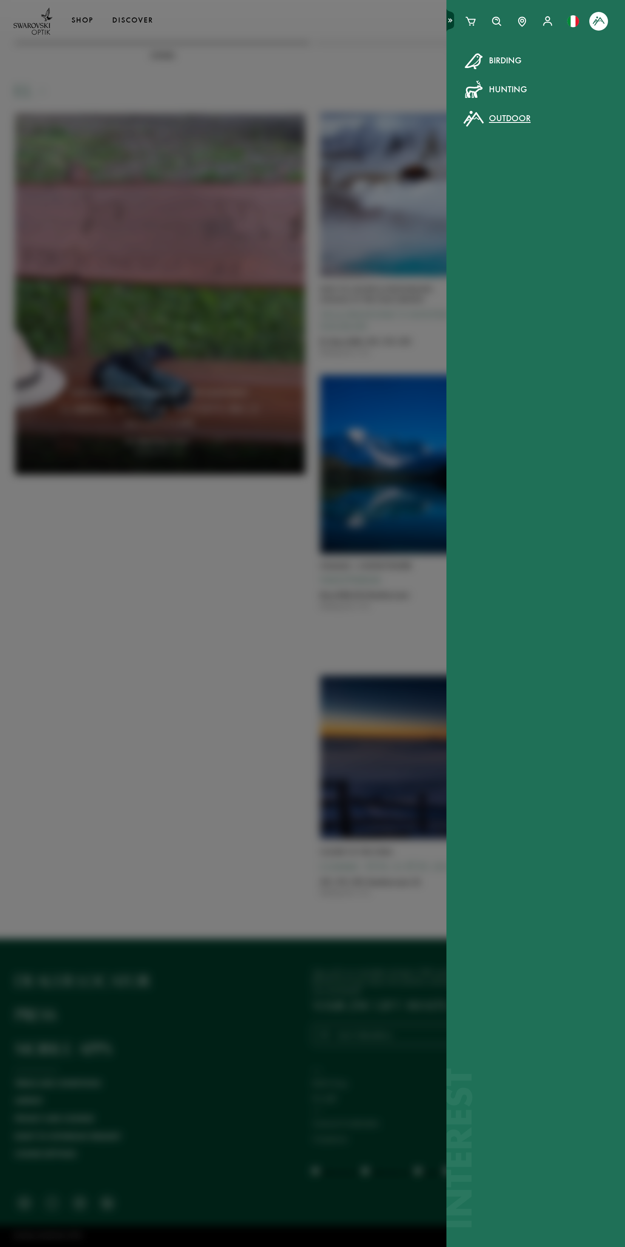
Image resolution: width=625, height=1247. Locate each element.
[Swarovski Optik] (33, 21)
